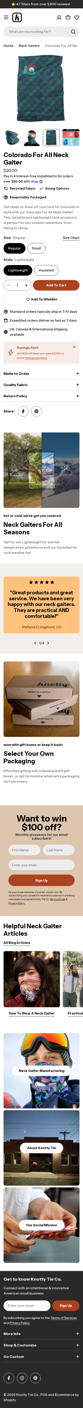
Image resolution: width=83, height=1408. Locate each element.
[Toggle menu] (6, 17)
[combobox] (41, 31)
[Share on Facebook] (23, 411)
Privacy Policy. (20, 1323)
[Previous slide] (35, 643)
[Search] (73, 31)
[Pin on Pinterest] (36, 411)
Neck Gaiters (29, 46)
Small (36, 248)
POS (43, 1395)
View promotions (36, 357)
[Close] (74, 347)
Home (8, 46)
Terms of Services (63, 1318)
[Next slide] (48, 643)
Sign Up (41, 880)
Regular (14, 248)
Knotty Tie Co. (27, 1395)
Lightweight (18, 270)
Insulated (46, 270)
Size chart (71, 238)
